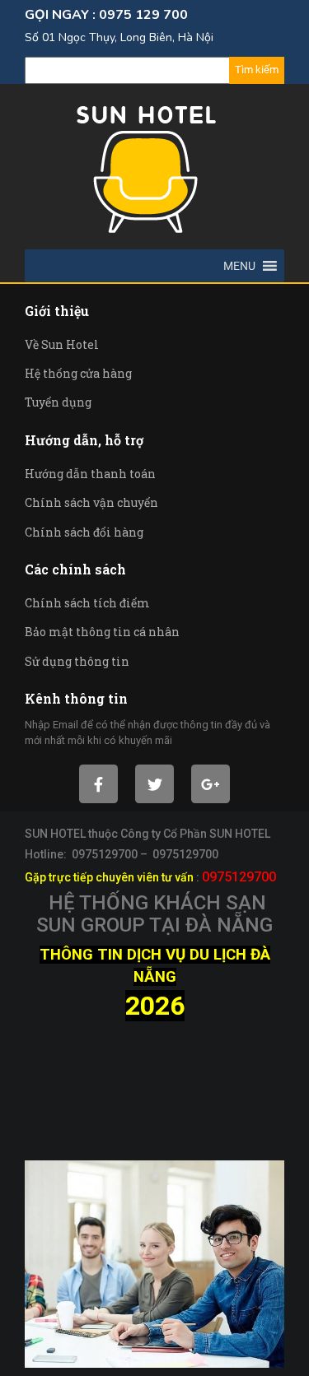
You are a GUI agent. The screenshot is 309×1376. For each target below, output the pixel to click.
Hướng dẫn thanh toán (90, 473)
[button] (239, 265)
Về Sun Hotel (62, 344)
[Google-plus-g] (210, 784)
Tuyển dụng (58, 402)
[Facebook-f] (98, 784)
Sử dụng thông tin (77, 661)
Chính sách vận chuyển (91, 502)
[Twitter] (154, 784)
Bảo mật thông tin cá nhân (102, 631)
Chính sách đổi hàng (84, 532)
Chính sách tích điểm (87, 603)
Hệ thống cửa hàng (78, 373)
